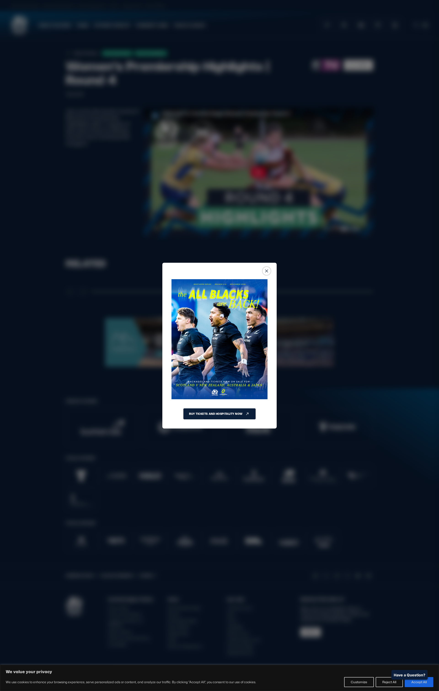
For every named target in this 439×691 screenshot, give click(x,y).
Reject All (389, 682)
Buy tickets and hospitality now (216, 413)
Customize (359, 682)
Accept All (419, 682)
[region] (219, 678)
